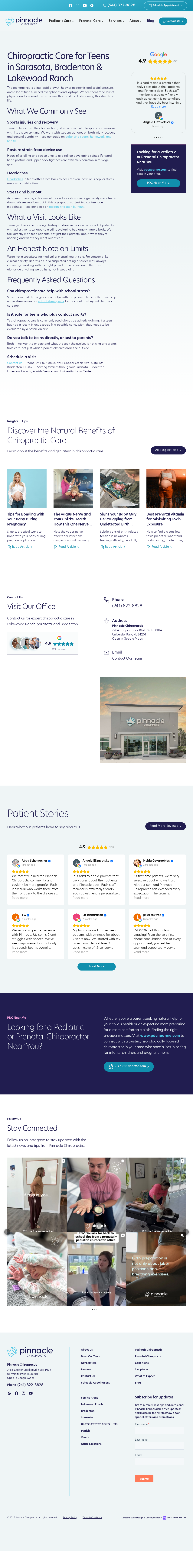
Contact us (14, 363)
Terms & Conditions (92, 1518)
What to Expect (145, 1376)
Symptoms (141, 1369)
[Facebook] (70, 5)
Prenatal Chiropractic (148, 1356)
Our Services (88, 1363)
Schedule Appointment (95, 1383)
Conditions (142, 1363)
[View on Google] (158, 163)
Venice (85, 1437)
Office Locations (91, 1444)
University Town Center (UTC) (99, 1424)
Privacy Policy (70, 1518)
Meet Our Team (90, 1356)
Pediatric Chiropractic (148, 1350)
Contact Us (88, 1376)
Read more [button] (158, 154)
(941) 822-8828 (127, 606)
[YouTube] (85, 5)
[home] (24, 21)
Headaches (15, 179)
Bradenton (87, 1411)
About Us (87, 1350)
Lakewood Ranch (92, 1404)
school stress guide (51, 301)
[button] (61, 21)
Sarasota (87, 1418)
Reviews (86, 1369)
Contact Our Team (127, 659)
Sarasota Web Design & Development (140, 1518)
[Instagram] (77, 5)
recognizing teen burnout (66, 207)
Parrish (85, 1431)
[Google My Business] (92, 5)
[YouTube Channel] (30, 1393)
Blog (138, 1383)
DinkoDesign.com (176, 1518)
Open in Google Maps (127, 639)
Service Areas (89, 1398)
